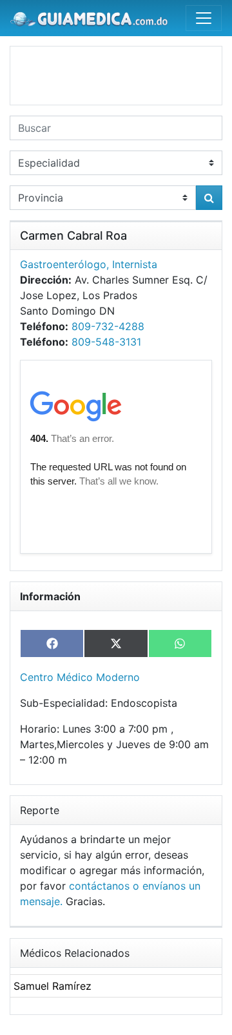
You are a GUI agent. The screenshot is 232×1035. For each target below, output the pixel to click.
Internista (134, 264)
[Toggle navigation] (204, 18)
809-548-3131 (106, 341)
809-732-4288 (108, 326)
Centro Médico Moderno (80, 677)
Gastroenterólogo (63, 264)
